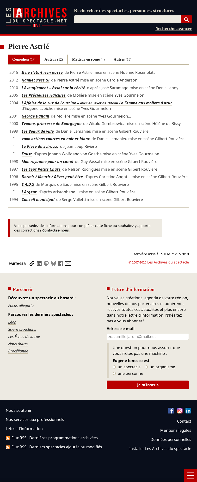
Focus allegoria (21, 305)
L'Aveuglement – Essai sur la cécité (53, 87)
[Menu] (190, 475)
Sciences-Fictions (22, 329)
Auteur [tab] (53, 59)
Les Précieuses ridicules (44, 95)
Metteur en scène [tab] (88, 59)
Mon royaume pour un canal (47, 161)
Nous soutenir (19, 410)
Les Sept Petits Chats (41, 169)
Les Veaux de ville (38, 131)
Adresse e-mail (121, 329)
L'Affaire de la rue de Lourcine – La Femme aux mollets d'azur (97, 103)
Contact (184, 421)
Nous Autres (18, 343)
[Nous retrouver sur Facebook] (171, 412)
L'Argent (29, 191)
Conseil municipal (38, 199)
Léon (12, 322)
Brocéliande (18, 351)
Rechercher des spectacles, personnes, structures (124, 10)
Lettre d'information (24, 428)
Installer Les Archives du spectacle (160, 448)
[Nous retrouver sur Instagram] (180, 412)
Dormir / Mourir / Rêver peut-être (52, 176)
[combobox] (127, 19)
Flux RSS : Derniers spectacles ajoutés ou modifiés (57, 447)
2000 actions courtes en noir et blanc (56, 138)
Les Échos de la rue (24, 336)
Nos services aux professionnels (35, 419)
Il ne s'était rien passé (42, 72)
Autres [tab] (122, 59)
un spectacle (129, 367)
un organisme (162, 367)
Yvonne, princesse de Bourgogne (51, 123)
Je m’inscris (148, 385)
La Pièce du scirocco (40, 146)
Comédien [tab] (24, 59)
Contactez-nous (55, 230)
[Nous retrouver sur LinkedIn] (188, 412)
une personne (130, 373)
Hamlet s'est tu (35, 80)
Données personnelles (170, 439)
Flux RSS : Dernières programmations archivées (55, 437)
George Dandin (35, 116)
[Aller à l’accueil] (36, 26)
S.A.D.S (28, 184)
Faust (27, 153)
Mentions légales (175, 430)
